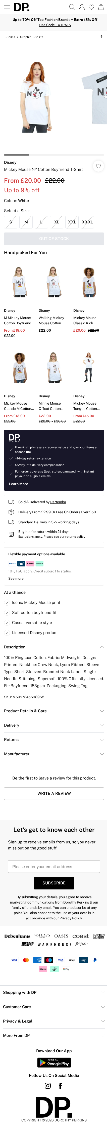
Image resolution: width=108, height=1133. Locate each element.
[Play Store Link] (54, 1063)
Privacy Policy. (71, 918)
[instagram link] (48, 1086)
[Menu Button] (7, 7)
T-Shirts (9, 37)
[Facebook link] (60, 1086)
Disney (10, 162)
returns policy (75, 536)
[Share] (101, 37)
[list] (54, 99)
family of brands (24, 908)
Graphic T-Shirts (31, 37)
